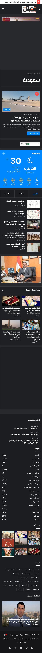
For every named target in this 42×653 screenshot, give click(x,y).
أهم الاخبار (35, 459)
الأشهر (35, 193)
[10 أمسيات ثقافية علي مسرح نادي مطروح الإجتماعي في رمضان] (33, 224)
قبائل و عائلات (34, 505)
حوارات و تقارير (33, 484)
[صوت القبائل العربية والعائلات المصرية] (29, 9)
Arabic (23, 144)
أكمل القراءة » (33, 133)
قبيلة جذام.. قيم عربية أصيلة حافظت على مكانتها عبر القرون (32, 311)
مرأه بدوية (35, 512)
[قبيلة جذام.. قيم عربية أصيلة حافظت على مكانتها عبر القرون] (31, 301)
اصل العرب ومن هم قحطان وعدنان (15, 202)
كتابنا (37, 509)
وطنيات (36, 519)
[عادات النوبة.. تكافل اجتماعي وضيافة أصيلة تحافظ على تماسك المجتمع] (31, 325)
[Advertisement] (21, 46)
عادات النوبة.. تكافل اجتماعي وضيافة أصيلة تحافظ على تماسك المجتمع (32, 336)
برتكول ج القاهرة (33, 473)
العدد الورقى (34, 466)
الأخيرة (21, 193)
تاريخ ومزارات (34, 480)
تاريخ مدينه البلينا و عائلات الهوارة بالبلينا (16, 212)
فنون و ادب (35, 502)
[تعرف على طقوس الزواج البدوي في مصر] (21, 551)
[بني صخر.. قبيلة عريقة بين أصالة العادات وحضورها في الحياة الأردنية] (11, 301)
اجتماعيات (35, 462)
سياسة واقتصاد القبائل (31, 487)
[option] (20, 614)
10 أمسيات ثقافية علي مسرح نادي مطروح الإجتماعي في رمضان (14, 224)
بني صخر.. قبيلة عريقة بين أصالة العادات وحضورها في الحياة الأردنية (11, 311)
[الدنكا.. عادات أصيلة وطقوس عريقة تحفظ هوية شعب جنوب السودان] (8, 534)
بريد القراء (35, 477)
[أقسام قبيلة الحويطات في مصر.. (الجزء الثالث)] (33, 247)
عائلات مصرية (34, 491)
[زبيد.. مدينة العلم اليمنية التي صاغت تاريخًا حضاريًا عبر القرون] (11, 325)
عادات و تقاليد (34, 494)
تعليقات (7, 193)
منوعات (36, 516)
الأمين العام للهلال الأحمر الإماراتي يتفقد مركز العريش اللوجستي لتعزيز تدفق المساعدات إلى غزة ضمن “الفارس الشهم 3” (20, 621)
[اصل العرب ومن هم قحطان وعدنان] (33, 204)
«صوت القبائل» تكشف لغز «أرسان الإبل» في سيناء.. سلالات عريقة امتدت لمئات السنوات (14, 235)
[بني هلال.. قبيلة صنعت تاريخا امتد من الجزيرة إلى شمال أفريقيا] (34, 534)
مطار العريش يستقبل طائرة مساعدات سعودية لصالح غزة (25, 119)
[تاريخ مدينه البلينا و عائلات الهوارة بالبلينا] (33, 214)
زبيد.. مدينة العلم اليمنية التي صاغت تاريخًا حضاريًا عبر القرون (11, 334)
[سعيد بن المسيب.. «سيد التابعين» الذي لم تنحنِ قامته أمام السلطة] (8, 552)
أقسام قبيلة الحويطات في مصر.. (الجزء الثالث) (15, 245)
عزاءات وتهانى (34, 498)
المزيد (37, 469)
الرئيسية (36, 73)
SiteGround (19, 642)
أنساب (37, 455)
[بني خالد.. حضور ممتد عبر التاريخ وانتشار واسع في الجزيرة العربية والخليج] (8, 542)
